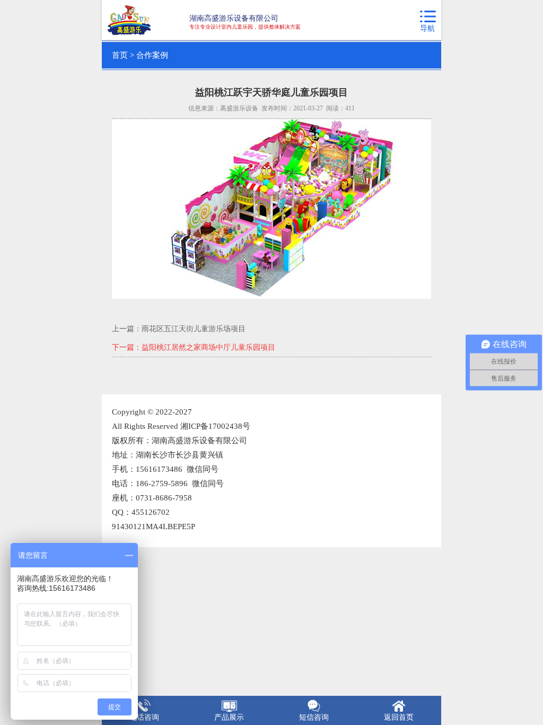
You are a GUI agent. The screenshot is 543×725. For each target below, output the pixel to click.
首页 (120, 55)
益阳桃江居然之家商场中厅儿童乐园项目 (208, 347)
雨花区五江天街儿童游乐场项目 (194, 329)
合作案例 (152, 55)
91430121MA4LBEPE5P (153, 526)
